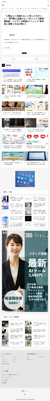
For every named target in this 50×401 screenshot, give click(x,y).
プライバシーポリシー (6, 377)
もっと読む (7, 47)
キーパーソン (16, 356)
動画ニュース (29, 359)
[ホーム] (2, 8)
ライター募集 (4, 380)
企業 (14, 361)
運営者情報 (4, 382)
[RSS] (25, 394)
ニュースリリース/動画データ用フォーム (10, 374)
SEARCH (48, 1)
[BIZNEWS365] (5, 5)
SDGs (14, 359)
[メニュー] (48, 5)
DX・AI (3, 356)
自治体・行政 (4, 361)
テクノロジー (11, 26)
